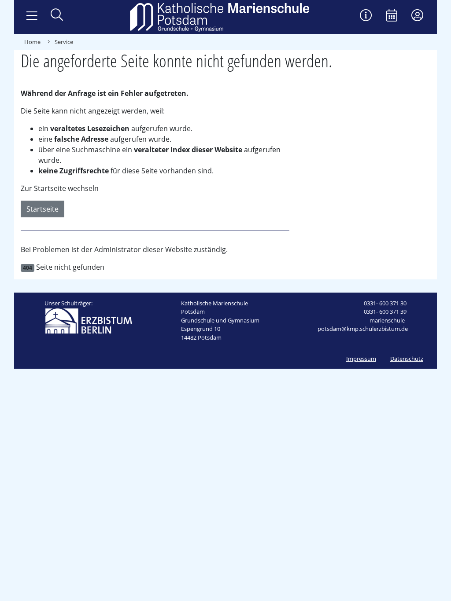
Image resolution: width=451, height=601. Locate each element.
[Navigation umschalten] (32, 16)
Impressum (361, 359)
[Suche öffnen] (57, 15)
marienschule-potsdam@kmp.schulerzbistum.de (363, 324)
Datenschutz (406, 359)
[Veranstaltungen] (391, 16)
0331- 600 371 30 (385, 303)
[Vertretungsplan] (366, 16)
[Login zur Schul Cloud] (417, 16)
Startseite (42, 209)
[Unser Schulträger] (88, 320)
